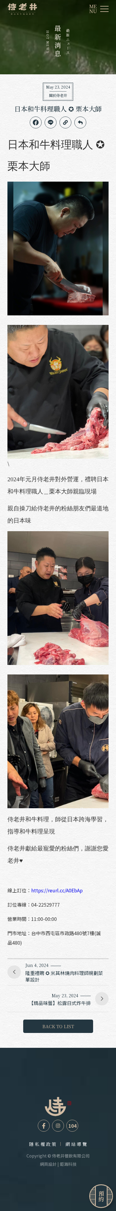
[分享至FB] (36, 122)
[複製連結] (65, 122)
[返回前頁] (80, 122)
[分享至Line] (51, 122)
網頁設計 (48, 1164)
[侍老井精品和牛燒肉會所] (22, 9)
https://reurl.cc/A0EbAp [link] (57, 890)
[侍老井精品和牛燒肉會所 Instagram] (58, 1126)
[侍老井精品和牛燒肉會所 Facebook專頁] (44, 1126)
